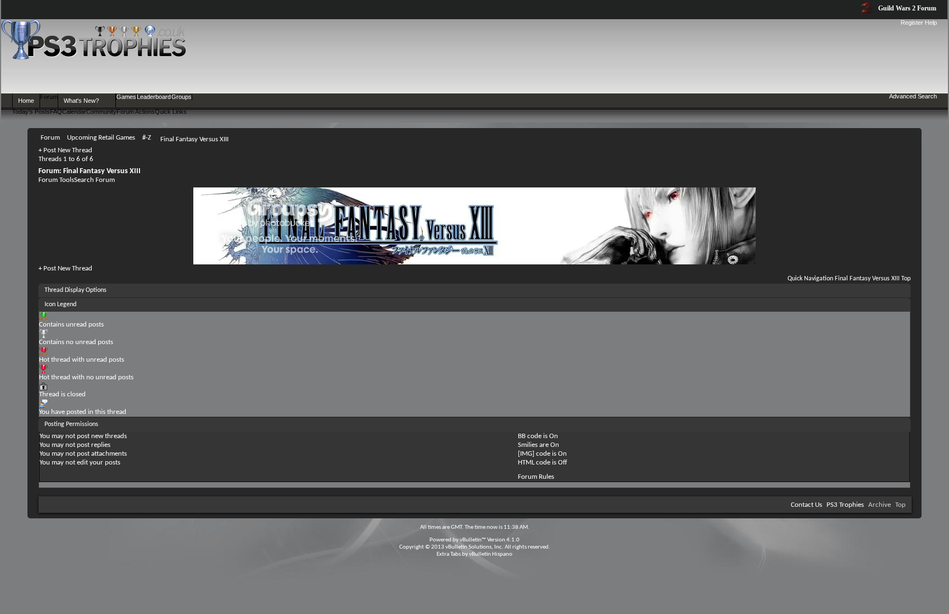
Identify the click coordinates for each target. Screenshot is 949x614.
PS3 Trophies (845, 504)
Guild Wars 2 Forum (906, 8)
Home (26, 100)
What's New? (81, 100)
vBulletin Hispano (490, 554)
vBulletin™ (473, 540)
